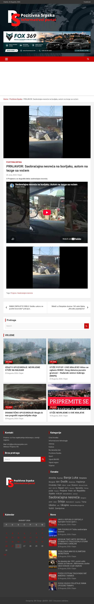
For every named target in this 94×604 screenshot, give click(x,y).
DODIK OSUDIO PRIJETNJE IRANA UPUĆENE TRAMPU (72, 584)
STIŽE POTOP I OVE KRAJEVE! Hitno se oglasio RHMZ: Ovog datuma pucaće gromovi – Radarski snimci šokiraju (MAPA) (69, 371)
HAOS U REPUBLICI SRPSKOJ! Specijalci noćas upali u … (70, 520)
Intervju (51, 444)
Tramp (84, 502)
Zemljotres (59, 508)
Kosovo (75, 485)
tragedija (77, 502)
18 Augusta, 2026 (56, 416)
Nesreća (72, 488)
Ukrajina (65, 505)
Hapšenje (80, 482)
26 (18, 546)
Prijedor (56, 491)
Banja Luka (71, 477)
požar (51, 491)
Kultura (51, 447)
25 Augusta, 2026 (11, 373)
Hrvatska (52, 485)
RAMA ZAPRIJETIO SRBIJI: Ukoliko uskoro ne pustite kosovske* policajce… (26, 307)
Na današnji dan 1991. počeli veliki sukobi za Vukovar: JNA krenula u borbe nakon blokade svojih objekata (74, 563)
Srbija (61, 501)
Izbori (64, 485)
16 (42, 538)
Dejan (20, 175)
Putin (70, 491)
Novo (53, 514)
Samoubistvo (67, 494)
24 (6, 546)
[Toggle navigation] (6, 59)
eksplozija (72, 482)
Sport (51, 456)
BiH (58, 481)
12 (18, 538)
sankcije (75, 494)
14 (30, 538)
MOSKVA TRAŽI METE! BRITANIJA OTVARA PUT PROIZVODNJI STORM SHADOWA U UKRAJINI (73, 541)
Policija (86, 488)
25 (12, 546)
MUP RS (55, 488)
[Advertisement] (47, 79)
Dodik (64, 481)
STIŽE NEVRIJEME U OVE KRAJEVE (67, 412)
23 (42, 542)
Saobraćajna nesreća (25, 293)
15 (36, 538)
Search (86, 326)
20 (24, 542)
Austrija (60, 478)
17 (6, 542)
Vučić (51, 508)
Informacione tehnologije (58, 441)
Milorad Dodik (83, 485)
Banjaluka (83, 478)
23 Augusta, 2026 (56, 379)
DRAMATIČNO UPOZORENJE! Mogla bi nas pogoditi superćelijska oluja (24, 414)
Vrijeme (9, 362)
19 (18, 542)
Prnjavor (14, 293)
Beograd (52, 482)
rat (75, 491)
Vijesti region (53, 462)
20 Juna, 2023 (11, 175)
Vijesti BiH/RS (54, 459)
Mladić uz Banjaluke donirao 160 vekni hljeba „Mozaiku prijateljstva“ (68, 307)
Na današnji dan (55, 450)
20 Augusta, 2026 (11, 419)
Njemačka (79, 488)
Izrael (68, 485)
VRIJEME (9, 335)
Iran (59, 485)
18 (12, 542)
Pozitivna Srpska (14, 162)
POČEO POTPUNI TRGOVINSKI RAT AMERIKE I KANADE (72, 574)
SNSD (55, 502)
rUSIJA (59, 494)
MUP (50, 488)
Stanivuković (70, 502)
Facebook (87, 2)
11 (12, 538)
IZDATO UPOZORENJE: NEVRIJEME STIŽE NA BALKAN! (22, 368)
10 (6, 538)
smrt (50, 502)
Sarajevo (83, 498)
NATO (67, 488)
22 (36, 542)
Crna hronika (53, 438)
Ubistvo (52, 505)
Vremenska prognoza (77, 505)
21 (30, 542)
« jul (4, 555)
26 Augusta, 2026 (64, 524)
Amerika (52, 478)
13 (24, 538)
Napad (61, 488)
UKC (58, 505)
